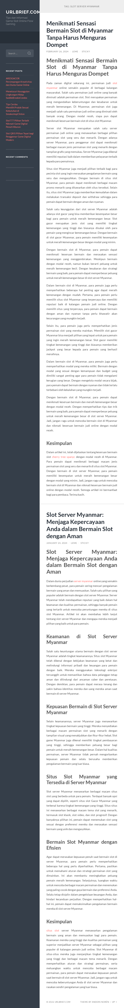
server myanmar (83, 581)
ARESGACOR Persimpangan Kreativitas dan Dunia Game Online (19, 81)
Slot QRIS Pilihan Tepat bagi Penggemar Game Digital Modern (20, 136)
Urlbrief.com (23, 12)
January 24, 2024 (56, 543)
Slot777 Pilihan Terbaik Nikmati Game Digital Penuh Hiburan (17, 123)
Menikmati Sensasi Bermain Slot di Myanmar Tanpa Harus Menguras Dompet (79, 34)
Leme (75, 51)
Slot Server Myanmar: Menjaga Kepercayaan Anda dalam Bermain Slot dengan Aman (79, 525)
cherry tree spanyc (63, 456)
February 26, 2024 (57, 51)
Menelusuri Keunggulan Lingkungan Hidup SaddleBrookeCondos (17, 94)
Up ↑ (114, 1002)
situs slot (54, 930)
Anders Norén (100, 1002)
